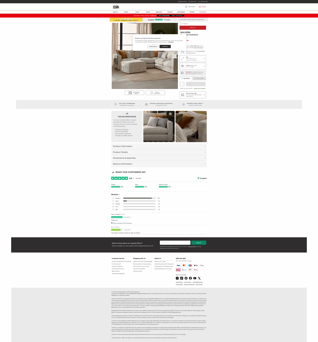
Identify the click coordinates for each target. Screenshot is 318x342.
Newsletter (142, 268)
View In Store (199, 78)
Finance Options (146, 264)
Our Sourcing (167, 268)
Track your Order (137, 271)
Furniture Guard (116, 264)
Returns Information (122, 164)
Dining (126, 12)
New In (115, 12)
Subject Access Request (118, 273)
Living (137, 12)
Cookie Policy (179, 282)
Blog (150, 261)
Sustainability (158, 266)
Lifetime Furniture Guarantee (141, 261)
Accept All (165, 46)
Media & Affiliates (159, 268)
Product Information (122, 146)
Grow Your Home (144, 266)
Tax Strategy (165, 266)
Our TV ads (162, 261)
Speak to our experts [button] (199, 88)
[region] (159, 42)
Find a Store (136, 266)
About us (157, 261)
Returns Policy (115, 271)
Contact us (115, 261)
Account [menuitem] (191, 6)
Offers (192, 12)
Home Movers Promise (118, 268)
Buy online (187, 78)
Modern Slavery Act (169, 264)
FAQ (119, 261)
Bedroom (159, 12)
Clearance (202, 12)
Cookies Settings (153, 46)
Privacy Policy (187, 282)
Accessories (181, 12)
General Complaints (117, 266)
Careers (171, 266)
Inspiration (136, 268)
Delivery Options (137, 264)
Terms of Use (199, 284)
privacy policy (192, 246)
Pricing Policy (179, 284)
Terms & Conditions (189, 284)
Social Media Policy (198, 282)
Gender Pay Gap (159, 264)
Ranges (170, 12)
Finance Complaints (125, 261)
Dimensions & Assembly (124, 158)
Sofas (148, 12)
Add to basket (196, 84)
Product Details (120, 152)
